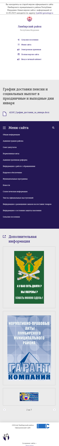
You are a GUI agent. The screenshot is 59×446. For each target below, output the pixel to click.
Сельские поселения (29, 40)
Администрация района (13, 141)
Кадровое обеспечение (12, 173)
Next (54, 410)
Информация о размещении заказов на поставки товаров (27, 204)
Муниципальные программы (15, 179)
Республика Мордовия (29, 30)
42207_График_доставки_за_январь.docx (29, 112)
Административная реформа (15, 160)
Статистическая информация (15, 192)
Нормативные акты (11, 154)
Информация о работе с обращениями (19, 166)
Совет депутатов (10, 147)
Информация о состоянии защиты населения (22, 211)
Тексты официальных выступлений (18, 198)
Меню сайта (26, 45)
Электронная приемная (31, 50)
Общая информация (11, 135)
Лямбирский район (29, 26)
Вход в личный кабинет (31, 59)
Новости (6, 185)
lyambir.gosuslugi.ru (44, 13)
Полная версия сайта (30, 54)
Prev (4, 410)
